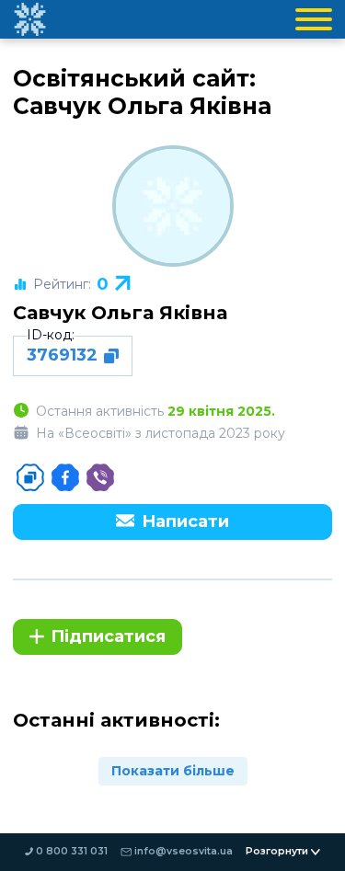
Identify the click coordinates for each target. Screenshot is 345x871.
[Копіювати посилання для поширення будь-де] (30, 477)
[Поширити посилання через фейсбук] (65, 477)
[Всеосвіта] (29, 19)
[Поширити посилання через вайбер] (100, 477)
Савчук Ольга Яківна (120, 312)
